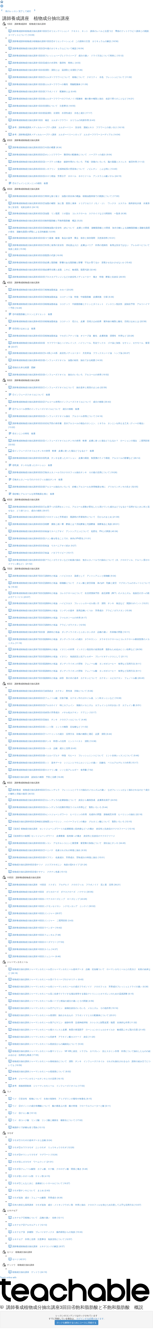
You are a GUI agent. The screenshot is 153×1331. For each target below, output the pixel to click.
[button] (2, 2)
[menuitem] (2, 6)
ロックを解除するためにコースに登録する (76, 1322)
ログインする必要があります (90, 1318)
